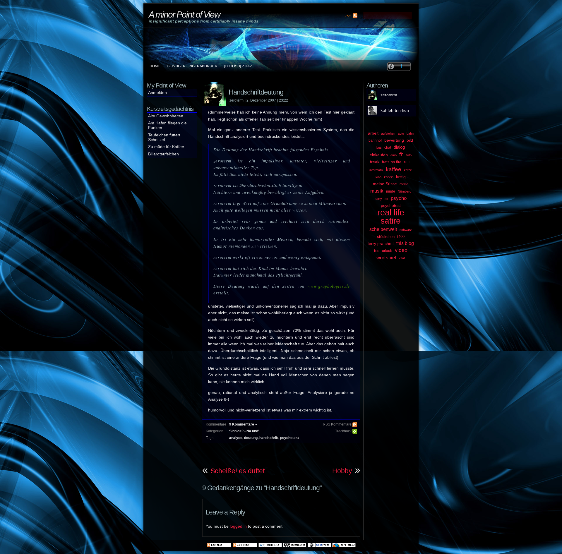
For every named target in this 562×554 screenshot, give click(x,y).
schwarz (406, 229)
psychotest (289, 438)
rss (348, 15)
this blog (405, 243)
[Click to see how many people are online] (399, 66)
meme (404, 184)
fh (401, 154)
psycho (399, 198)
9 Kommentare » (243, 424)
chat (387, 147)
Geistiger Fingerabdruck (192, 66)
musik (376, 191)
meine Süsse (385, 184)
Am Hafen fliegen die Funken (167, 125)
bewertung (394, 140)
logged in (238, 526)
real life (390, 212)
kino (378, 177)
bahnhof (375, 140)
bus (379, 147)
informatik (376, 170)
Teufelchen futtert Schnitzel (164, 137)
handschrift (268, 438)
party (378, 198)
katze (408, 170)
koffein (388, 177)
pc (386, 198)
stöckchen (386, 236)
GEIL (407, 162)
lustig (401, 176)
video (401, 250)
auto (401, 133)
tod (376, 250)
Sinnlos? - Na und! (244, 431)
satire (391, 220)
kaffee (393, 169)
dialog (399, 147)
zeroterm (389, 95)
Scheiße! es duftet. (238, 471)
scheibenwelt (383, 229)
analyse (235, 438)
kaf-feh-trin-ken (395, 110)
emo (393, 155)
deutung (251, 438)
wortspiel (386, 257)
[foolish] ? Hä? (238, 66)
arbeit (373, 133)
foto (409, 155)
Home (155, 66)
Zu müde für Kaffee (166, 147)
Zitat (402, 258)
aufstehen (388, 133)
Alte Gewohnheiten (165, 116)
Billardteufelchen (163, 154)
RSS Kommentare (337, 424)
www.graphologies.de (328, 286)
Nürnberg (404, 191)
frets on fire (391, 162)
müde (390, 191)
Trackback (343, 431)
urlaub (387, 251)
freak (374, 161)
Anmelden (157, 92)
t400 (401, 236)
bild (410, 140)
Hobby (342, 471)
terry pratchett (381, 243)
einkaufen (379, 154)
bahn (410, 133)
